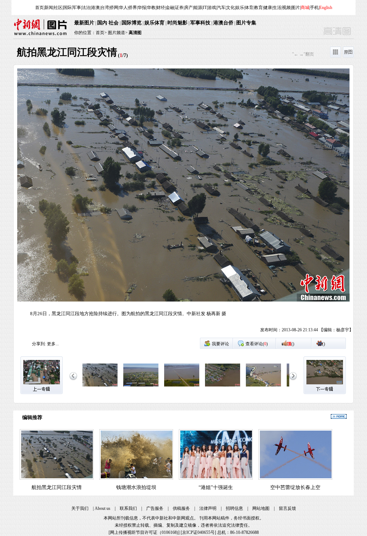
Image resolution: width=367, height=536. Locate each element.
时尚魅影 (177, 22)
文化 (230, 7)
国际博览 (131, 22)
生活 (277, 7)
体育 (249, 7)
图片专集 (246, 22)
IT (205, 7)
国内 (102, 22)
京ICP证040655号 (198, 532)
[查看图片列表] (335, 55)
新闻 (48, 7)
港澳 (95, 7)
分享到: (39, 343)
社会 (114, 22)
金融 (170, 7)
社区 (58, 7)
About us (102, 508)
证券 (179, 7)
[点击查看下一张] (268, 203)
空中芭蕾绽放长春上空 (295, 487)
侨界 (132, 7)
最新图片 (84, 22)
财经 (160, 7)
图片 (295, 7)
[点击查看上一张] (99, 203)
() (290, 343)
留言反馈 (287, 508)
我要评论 (220, 343)
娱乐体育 (154, 22)
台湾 (104, 7)
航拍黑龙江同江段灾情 (57, 487)
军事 (76, 7)
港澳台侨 (223, 22)
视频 (286, 7)
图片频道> (118, 32)
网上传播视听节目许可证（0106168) (144, 532)
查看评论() (257, 343)
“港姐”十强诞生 (216, 487)
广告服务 (154, 508)
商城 (305, 7)
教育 (258, 7)
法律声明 (207, 508)
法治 (86, 7)
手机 (314, 7)
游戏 (212, 7)
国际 (67, 7)
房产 (188, 7)
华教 (151, 7)
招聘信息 (234, 508)
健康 (267, 7)
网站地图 (261, 508)
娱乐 (239, 7)
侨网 (114, 7)
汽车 (221, 7)
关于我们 (80, 508)
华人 (123, 7)
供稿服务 (181, 508)
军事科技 (200, 22)
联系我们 (128, 508)
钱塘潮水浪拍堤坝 (136, 487)
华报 (142, 7)
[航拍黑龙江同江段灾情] (100, 386)
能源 (198, 7)
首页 (39, 7)
